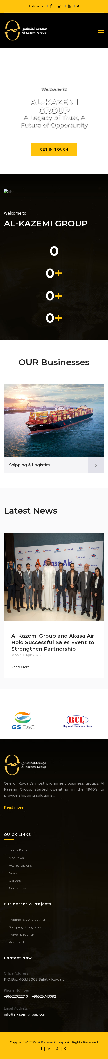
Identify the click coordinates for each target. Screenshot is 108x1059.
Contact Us (18, 888)
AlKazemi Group (51, 1042)
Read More (20, 667)
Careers (15, 880)
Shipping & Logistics (29, 465)
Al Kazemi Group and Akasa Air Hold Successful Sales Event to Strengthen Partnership (52, 642)
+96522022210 (16, 996)
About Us (16, 858)
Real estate (17, 942)
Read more (14, 807)
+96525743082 (44, 996)
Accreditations (20, 865)
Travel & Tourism (22, 934)
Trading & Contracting (27, 919)
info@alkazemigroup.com (25, 1014)
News (13, 873)
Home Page (18, 850)
